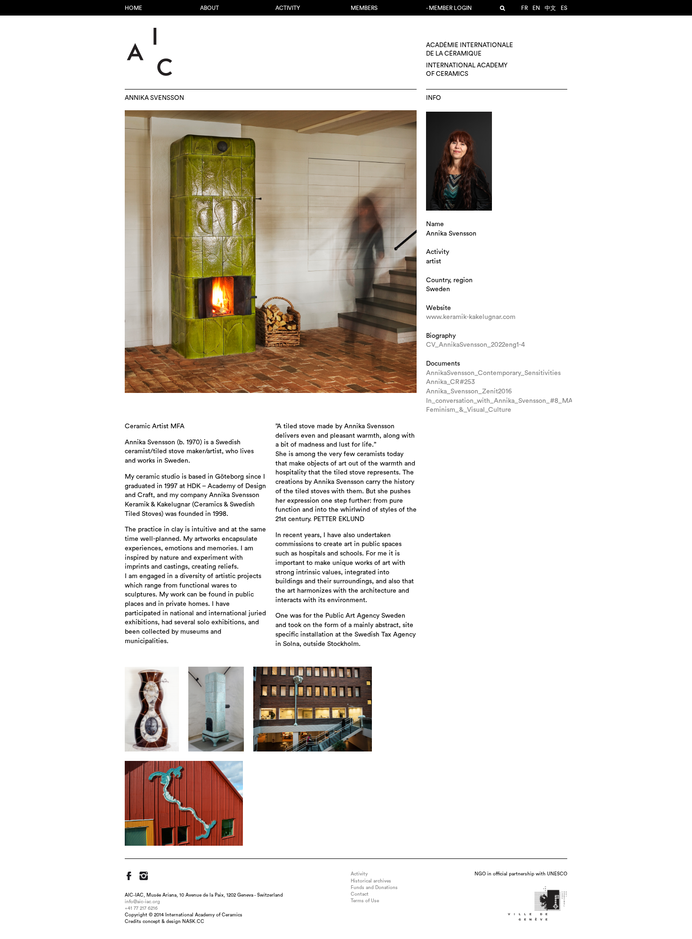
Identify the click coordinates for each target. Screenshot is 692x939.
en (536, 8)
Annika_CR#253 (450, 382)
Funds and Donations (374, 887)
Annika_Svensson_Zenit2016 (469, 391)
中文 (550, 8)
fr (524, 8)
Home (133, 8)
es (564, 8)
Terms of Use (365, 900)
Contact (360, 894)
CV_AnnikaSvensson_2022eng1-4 (475, 345)
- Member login (449, 8)
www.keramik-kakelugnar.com (470, 317)
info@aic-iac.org (142, 901)
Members (364, 8)
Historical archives (371, 881)
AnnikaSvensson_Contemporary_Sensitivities (493, 373)
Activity (287, 8)
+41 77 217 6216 (141, 908)
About (209, 8)
